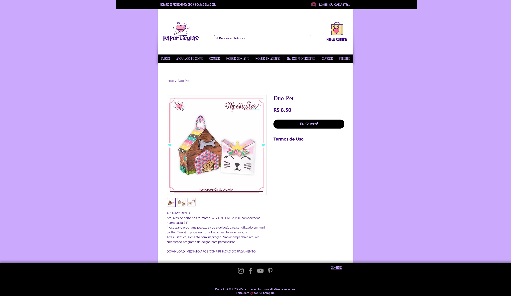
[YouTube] (260, 271)
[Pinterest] (270, 271)
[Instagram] (241, 271)
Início (170, 81)
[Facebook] (251, 271)
